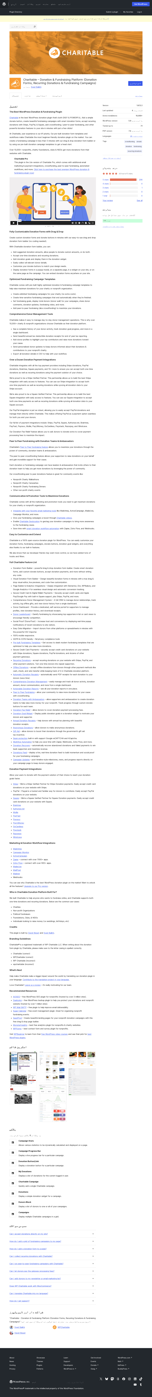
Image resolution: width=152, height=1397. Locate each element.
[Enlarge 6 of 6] (93, 1071)
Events (93, 1361)
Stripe (15, 784)
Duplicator (17, 1000)
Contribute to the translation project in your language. (46, 979)
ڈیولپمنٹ (57, 96)
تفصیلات (15, 96)
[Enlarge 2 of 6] (34, 1076)
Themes (40, 1361)
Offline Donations (20, 667)
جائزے (28, 96)
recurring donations (135, 151)
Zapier (15, 859)
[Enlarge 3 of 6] (63, 1054)
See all (139, 200)
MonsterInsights (20, 1025)
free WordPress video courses (54, 1034)
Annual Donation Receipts (24, 720)
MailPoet (17, 870)
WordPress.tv (70, 1369)
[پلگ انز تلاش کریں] (34, 26)
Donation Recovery (21, 745)
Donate (95, 1365)
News (12, 1361)
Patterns (40, 1369)
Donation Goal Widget (23, 713)
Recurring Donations (22, 660)
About (12, 1358)
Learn (66, 1358)
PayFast (16, 816)
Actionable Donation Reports (26, 689)
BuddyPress (123, 1369)
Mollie (15, 812)
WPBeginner (19, 1034)
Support (67, 1361)
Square (16, 798)
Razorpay (17, 833)
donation (129, 146)
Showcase (41, 1358)
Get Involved (96, 1358)
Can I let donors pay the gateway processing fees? (32, 1271)
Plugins (39, 1365)
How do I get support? (19, 1301)
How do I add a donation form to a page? (28, 1249)
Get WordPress (140, 4)
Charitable (14, 117)
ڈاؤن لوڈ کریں (135, 83)
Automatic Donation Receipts (26, 674)
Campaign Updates (21, 759)
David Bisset (33, 933)
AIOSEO (16, 997)
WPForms (17, 1028)
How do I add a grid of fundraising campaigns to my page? (35, 1241)
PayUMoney (18, 823)
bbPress (122, 1365)
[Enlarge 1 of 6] (34, 1054)
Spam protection (20, 738)
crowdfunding (130, 141)
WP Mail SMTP (19, 1007)
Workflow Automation (22, 742)
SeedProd (17, 1018)
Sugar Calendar (19, 1011)
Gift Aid (16, 731)
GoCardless (18, 826)
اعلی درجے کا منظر (112, 158)
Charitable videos (64, 518)
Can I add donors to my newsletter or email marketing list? (35, 1278)
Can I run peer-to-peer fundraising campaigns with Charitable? (36, 1264)
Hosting (13, 1365)
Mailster (16, 874)
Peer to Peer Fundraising (24, 692)
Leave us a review (33, 985)
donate (139, 141)
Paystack (17, 830)
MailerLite (17, 866)
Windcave (17, 837)
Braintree (17, 805)
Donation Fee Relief (21, 710)
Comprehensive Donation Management (30, 681)
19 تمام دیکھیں (136, 136)
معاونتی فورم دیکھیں (113, 226)
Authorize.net (19, 809)
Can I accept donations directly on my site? (29, 1234)
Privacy (12, 1369)
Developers (68, 1365)
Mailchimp (17, 849)
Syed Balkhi (36, 87)
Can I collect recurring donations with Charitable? (31, 1256)
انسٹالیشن (41, 96)
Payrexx (16, 819)
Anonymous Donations (23, 728)
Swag (94, 1369)
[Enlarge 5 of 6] (93, 1054)
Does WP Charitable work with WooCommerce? (30, 1286)
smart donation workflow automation (43, 528)
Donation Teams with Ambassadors (28, 699)
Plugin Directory (16, 12)
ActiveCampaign (20, 856)
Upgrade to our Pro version (36, 886)
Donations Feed (20, 752)
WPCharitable (64, 1327)
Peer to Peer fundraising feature (34, 447)
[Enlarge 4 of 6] (63, 1087)
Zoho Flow (18, 863)
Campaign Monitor (21, 852)
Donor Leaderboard (21, 614)
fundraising (138, 146)
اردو (34, 1382)
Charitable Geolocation (30, 521)
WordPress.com (125, 1358)
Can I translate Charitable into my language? (29, 1293)
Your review (108, 200)
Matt (120, 1361)
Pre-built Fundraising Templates (26, 642)
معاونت (138, 96)
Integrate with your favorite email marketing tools (34, 511)
